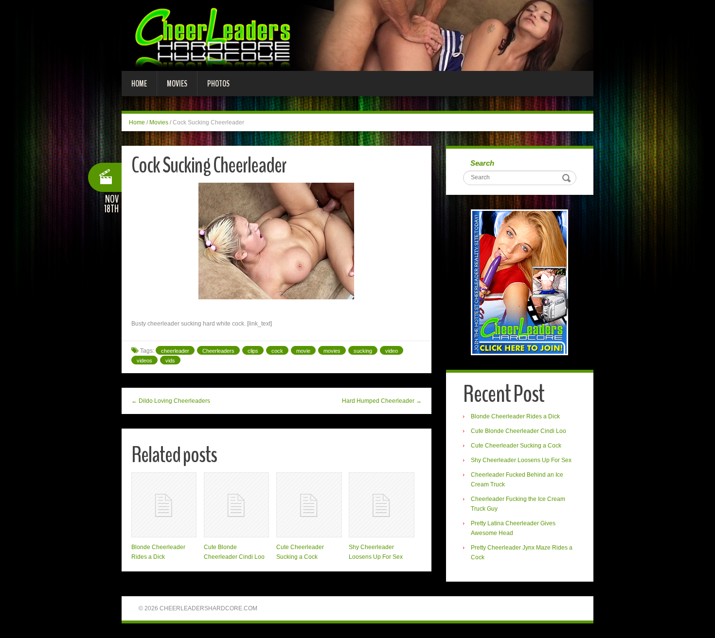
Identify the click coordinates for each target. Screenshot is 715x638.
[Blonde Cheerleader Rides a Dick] (164, 504)
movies (331, 351)
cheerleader (175, 351)
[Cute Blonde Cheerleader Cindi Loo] (236, 504)
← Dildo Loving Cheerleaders (170, 400)
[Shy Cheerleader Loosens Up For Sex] (381, 504)
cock (277, 351)
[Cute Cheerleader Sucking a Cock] (308, 504)
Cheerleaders (218, 351)
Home (139, 83)
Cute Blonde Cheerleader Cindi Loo (518, 431)
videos (144, 360)
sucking (363, 351)
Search (482, 163)
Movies (177, 83)
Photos (218, 83)
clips (253, 351)
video (391, 351)
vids (170, 360)
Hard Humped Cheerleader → (382, 400)
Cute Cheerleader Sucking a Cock (516, 445)
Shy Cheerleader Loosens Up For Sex (521, 460)
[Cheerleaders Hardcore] (357, 35)
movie (303, 351)
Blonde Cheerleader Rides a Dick (515, 416)
